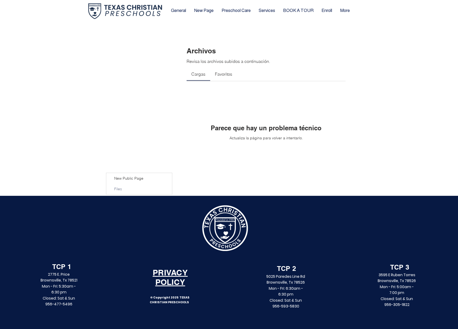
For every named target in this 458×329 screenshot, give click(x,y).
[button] (298, 10)
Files (118, 189)
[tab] (198, 74)
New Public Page (128, 178)
